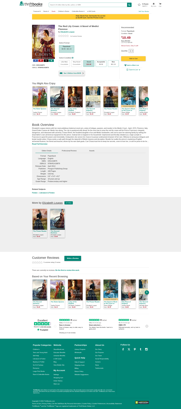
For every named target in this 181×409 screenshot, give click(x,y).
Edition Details (47, 151)
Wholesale (78, 352)
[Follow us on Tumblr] (140, 349)
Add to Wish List (133, 65)
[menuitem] (145, 4)
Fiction (34, 193)
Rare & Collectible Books (41, 374)
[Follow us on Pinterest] (134, 349)
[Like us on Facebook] (123, 349)
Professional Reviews (69, 151)
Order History (58, 381)
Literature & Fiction (47, 193)
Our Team (98, 355)
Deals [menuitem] (53, 11)
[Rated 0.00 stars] (63, 36)
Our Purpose (99, 352)
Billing (76, 368)
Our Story (98, 349)
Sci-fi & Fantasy (38, 365)
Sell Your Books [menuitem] (144, 11)
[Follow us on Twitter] (128, 349)
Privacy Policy (46, 403)
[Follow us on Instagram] (146, 349)
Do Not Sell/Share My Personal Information (66, 403)
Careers (98, 362)
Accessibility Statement (114, 403)
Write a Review (73, 258)
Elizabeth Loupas (67, 32)
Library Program (80, 349)
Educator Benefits (59, 352)
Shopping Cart (58, 377)
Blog (55, 362)
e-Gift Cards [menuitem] (91, 11)
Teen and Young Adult (40, 352)
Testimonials (99, 368)
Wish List (56, 384)
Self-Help (36, 355)
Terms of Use (36, 403)
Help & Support (80, 362)
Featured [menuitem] (36, 11)
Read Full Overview (39, 144)
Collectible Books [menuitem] (77, 11)
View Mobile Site (59, 365)
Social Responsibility (102, 359)
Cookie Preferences (98, 403)
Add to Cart (133, 58)
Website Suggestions (82, 374)
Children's (36, 349)
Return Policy (79, 371)
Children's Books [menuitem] (63, 11)
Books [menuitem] (45, 11)
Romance (36, 368)
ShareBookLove (59, 349)
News (97, 365)
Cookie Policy (86, 403)
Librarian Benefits (59, 355)
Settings (56, 374)
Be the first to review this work (67, 270)
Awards (91, 151)
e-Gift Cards (58, 359)
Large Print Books (39, 371)
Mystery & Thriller (39, 362)
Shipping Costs (80, 365)
